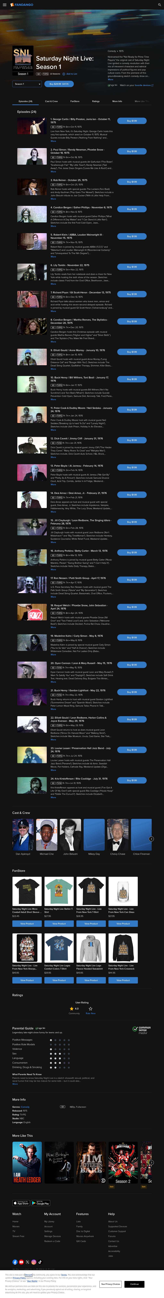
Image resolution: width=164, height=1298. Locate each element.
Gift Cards (81, 1241)
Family (79, 1226)
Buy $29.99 (62, 84)
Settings (48, 1231)
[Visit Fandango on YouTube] (21, 1262)
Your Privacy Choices (110, 1284)
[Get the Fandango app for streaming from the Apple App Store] (21, 1203)
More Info (117, 101)
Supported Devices (117, 1226)
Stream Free (18, 1236)
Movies (15, 1226)
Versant (28, 1275)
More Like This (142, 101)
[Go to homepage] (22, 5)
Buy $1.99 (132, 121)
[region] (82, 1284)
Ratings (96, 101)
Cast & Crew (51, 101)
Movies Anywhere (85, 1236)
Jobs (110, 1256)
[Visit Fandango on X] (27, 1262)
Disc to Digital (83, 1231)
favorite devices (143, 85)
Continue (134, 1284)
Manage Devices (52, 1236)
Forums (111, 1236)
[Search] (160, 5)
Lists (78, 1221)
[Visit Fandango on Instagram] (34, 1262)
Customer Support (117, 1231)
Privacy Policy (19, 1278)
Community (74, 1013)
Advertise (112, 1246)
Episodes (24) (25, 101)
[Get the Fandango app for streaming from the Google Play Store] (40, 1203)
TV (13, 1231)
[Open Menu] (4, 5)
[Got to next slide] (151, 839)
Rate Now (90, 1013)
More (110, 79)
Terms (64, 1275)
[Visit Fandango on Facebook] (15, 1262)
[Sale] (123, 1163)
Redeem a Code (52, 1241)
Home (15, 1221)
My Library (49, 1221)
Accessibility (114, 1251)
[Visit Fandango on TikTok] (40, 1262)
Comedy (25, 1107)
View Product (27, 923)
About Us (112, 1221)
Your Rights (32, 1281)
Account (48, 1226)
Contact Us (113, 1241)
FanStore (74, 101)
